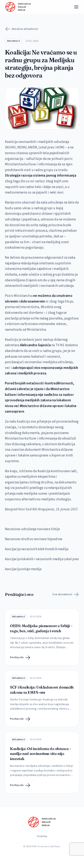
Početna (42, 836)
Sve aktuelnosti (62, 594)
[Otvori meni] (76, 7)
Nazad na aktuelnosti (25, 29)
